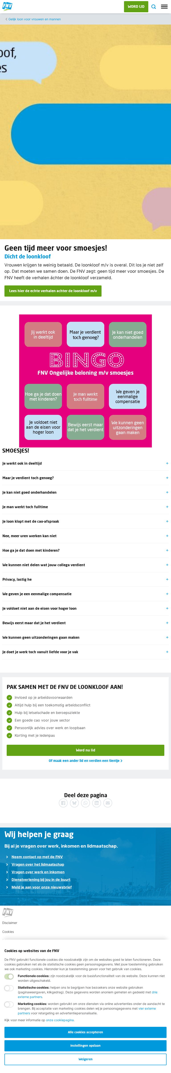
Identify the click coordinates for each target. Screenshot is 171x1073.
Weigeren (86, 1059)
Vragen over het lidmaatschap (38, 864)
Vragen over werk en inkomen (38, 872)
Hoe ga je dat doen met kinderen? (31, 550)
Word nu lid (85, 750)
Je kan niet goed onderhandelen (29, 492)
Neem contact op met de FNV (37, 857)
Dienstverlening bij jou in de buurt (41, 879)
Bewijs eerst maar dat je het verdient (34, 623)
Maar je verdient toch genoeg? (28, 478)
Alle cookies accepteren (85, 1032)
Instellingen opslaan (85, 1045)
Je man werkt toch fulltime (25, 507)
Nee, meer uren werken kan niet (29, 536)
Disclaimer (9, 923)
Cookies (8, 932)
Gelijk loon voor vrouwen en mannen (34, 19)
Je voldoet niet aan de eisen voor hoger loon (39, 608)
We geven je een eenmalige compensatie (36, 594)
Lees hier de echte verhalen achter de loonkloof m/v (53, 291)
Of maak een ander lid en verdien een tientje (84, 761)
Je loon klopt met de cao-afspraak (30, 521)
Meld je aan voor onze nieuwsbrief (42, 887)
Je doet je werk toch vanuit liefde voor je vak (40, 652)
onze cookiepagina (60, 1020)
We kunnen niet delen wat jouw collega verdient (43, 565)
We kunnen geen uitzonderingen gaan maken (40, 637)
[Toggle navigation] (164, 6)
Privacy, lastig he (17, 579)
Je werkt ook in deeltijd (22, 463)
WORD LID (136, 6)
